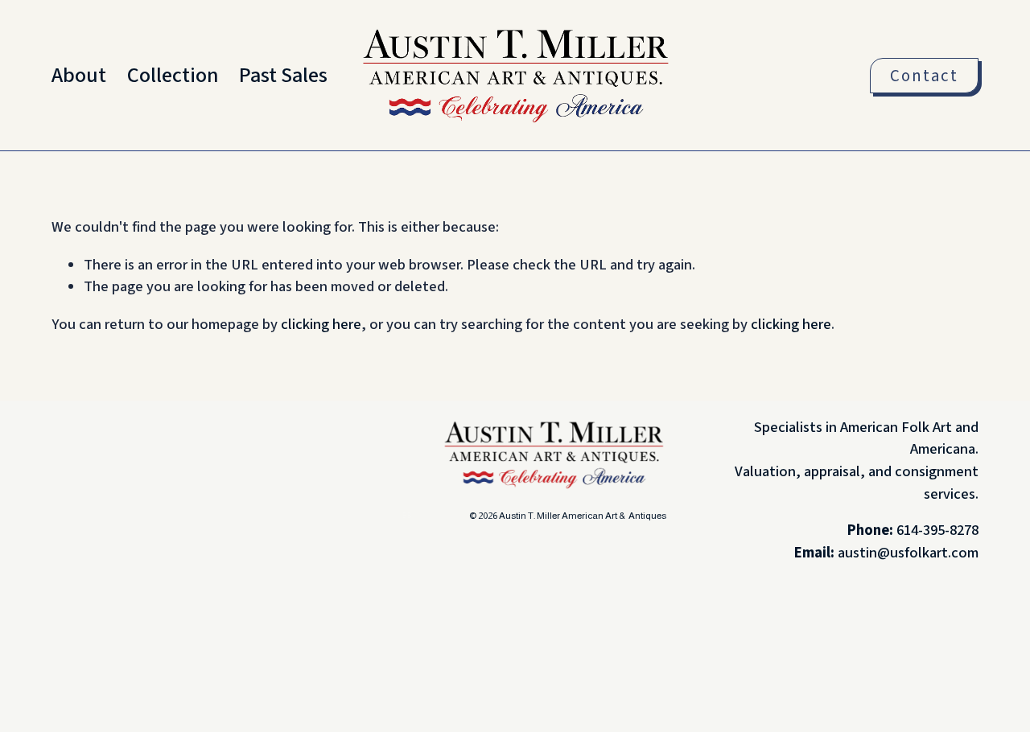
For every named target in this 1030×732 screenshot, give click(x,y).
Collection (173, 75)
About (79, 75)
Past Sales (283, 75)
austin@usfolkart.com (908, 552)
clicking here (321, 324)
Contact (924, 76)
